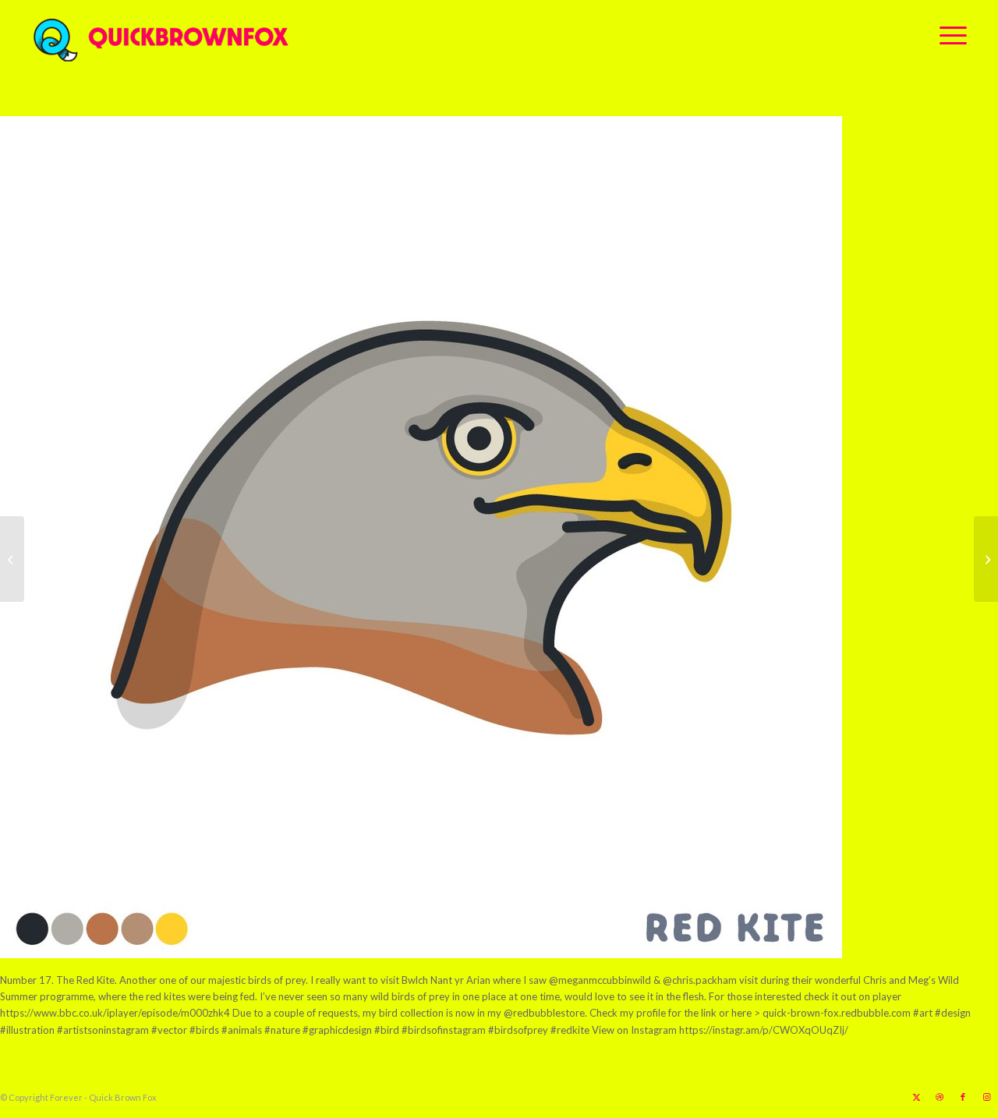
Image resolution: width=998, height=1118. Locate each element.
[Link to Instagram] (986, 1097)
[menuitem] (948, 35)
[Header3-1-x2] (247, 35)
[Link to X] (916, 1097)
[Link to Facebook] (963, 1097)
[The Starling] (12, 559)
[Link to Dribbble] (939, 1097)
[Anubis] (986, 559)
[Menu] (948, 35)
